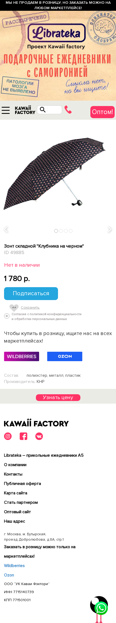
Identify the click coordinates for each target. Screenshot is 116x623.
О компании (15, 464)
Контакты (13, 474)
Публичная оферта (22, 483)
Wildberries (14, 565)
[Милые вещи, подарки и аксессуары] (25, 111)
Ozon (9, 575)
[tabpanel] (58, 177)
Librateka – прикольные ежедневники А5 (44, 455)
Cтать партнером (21, 502)
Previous (6, 229)
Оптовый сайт (17, 512)
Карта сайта (15, 493)
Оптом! (102, 112)
